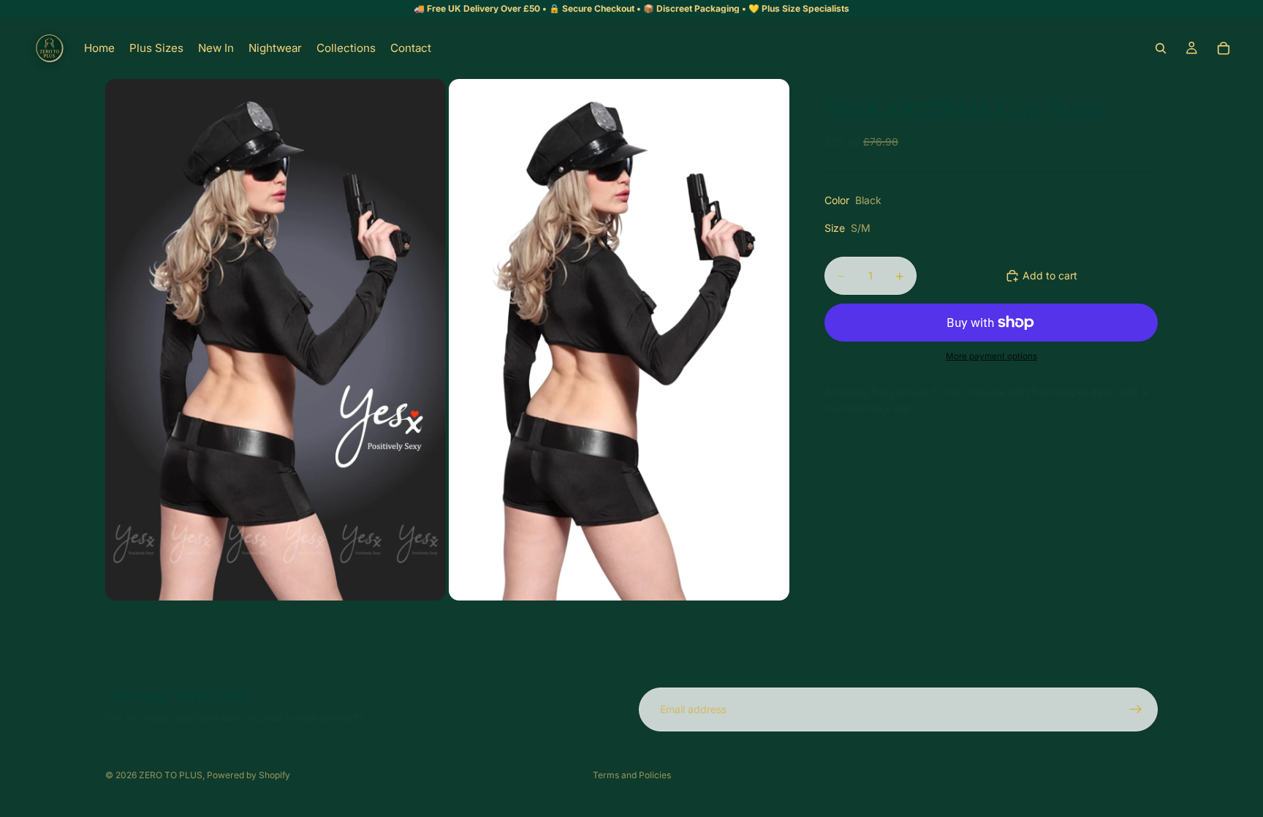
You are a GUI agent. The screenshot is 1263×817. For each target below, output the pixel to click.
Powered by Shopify (248, 774)
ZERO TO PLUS (170, 774)
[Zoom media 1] (275, 339)
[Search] (1161, 48)
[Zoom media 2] (619, 339)
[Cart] (1223, 48)
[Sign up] (1135, 709)
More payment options (991, 356)
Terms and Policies (632, 774)
